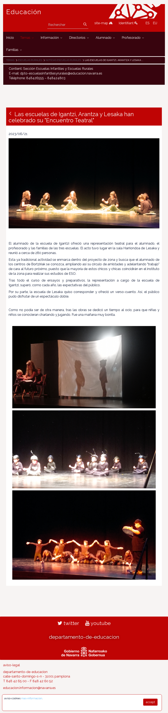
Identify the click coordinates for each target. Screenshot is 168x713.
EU (155, 23)
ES (147, 23)
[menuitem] (10, 38)
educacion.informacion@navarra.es (29, 688)
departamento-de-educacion (84, 637)
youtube (100, 623)
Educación (23, 12)
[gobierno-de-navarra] (84, 651)
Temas (10, 60)
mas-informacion (31, 698)
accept (150, 702)
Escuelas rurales (30, 60)
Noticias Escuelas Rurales (63, 60)
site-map (101, 23)
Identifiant (126, 23)
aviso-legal (11, 665)
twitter (70, 623)
